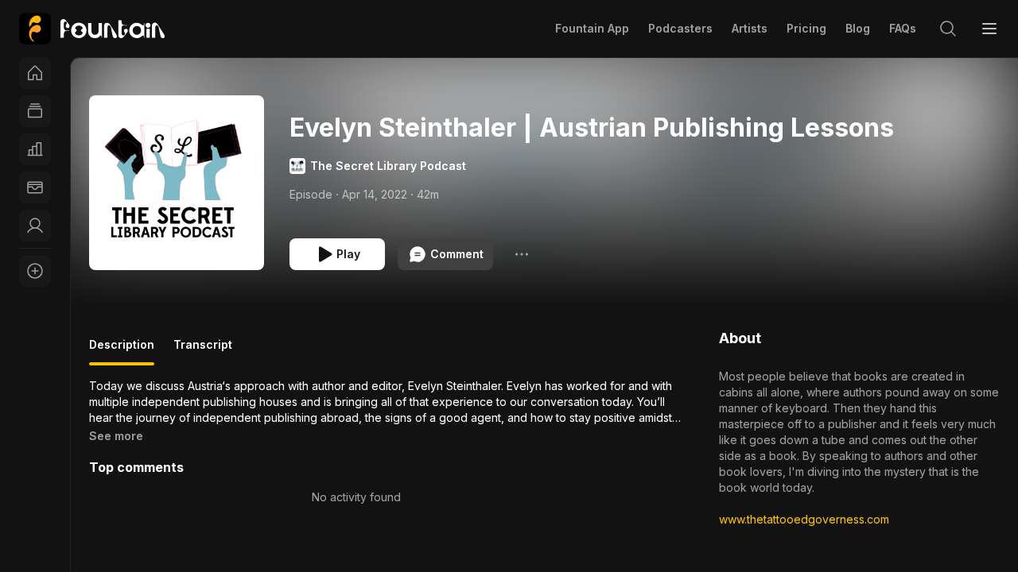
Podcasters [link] (680, 28)
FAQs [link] (902, 28)
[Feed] (35, 111)
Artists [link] (749, 28)
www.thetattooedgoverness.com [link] (804, 519)
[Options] (522, 254)
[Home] (35, 73)
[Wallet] (35, 187)
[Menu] (989, 28)
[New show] (35, 271)
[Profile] (35, 226)
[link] (92, 28)
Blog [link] (857, 28)
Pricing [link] (806, 28)
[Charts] (35, 149)
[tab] (121, 351)
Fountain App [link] (592, 28)
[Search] (948, 29)
